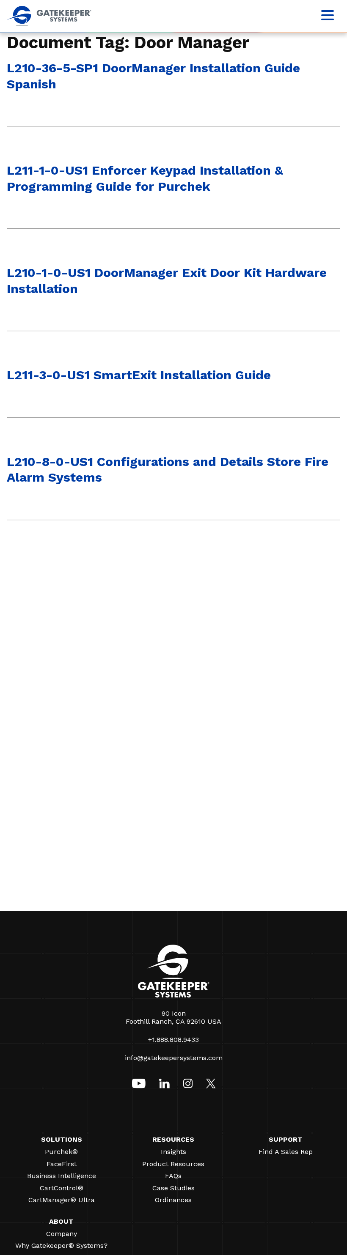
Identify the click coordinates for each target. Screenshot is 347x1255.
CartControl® (61, 1188)
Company (61, 1234)
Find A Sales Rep (286, 1152)
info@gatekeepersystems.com (174, 1058)
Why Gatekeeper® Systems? (61, 1245)
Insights (173, 1152)
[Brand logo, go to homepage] (49, 24)
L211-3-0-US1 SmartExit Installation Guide (139, 374)
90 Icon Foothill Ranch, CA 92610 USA (173, 1017)
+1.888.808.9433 (173, 1040)
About (61, 1221)
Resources (173, 1139)
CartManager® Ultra (61, 1200)
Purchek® (61, 1152)
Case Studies (173, 1188)
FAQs (173, 1176)
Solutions (61, 1139)
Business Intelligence (61, 1176)
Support (286, 1139)
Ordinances (173, 1200)
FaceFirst (62, 1164)
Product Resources (173, 1164)
